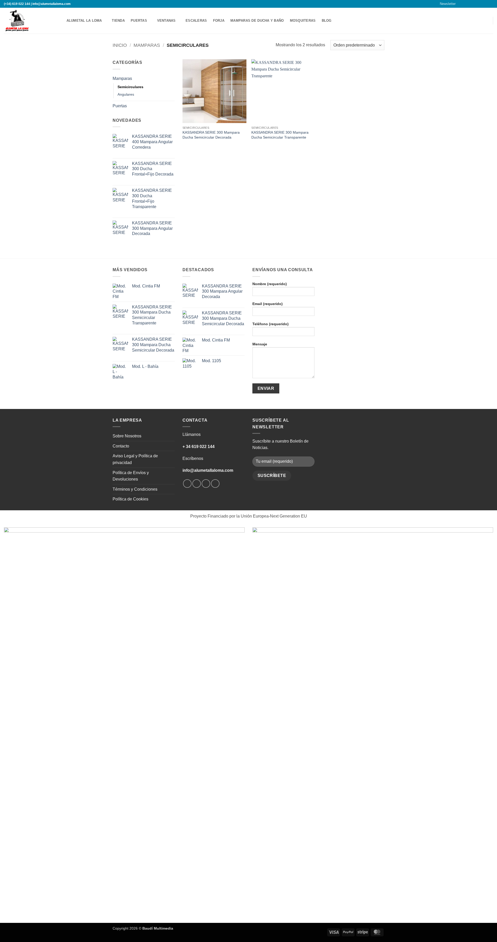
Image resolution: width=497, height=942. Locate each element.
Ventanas (166, 20)
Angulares (126, 94)
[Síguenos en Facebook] (460, 4)
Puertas (139, 20)
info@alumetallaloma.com (51, 4)
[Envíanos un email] (475, 4)
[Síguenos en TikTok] (470, 4)
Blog (327, 20)
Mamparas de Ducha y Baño (257, 20)
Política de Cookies (130, 499)
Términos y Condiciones (135, 489)
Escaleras (196, 20)
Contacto (121, 446)
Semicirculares (130, 87)
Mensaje (259, 344)
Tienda (118, 20)
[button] (445, 4)
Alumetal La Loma (84, 20)
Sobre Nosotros (127, 436)
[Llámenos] (480, 4)
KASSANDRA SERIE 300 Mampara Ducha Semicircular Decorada (211, 134)
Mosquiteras (303, 20)
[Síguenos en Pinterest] (485, 4)
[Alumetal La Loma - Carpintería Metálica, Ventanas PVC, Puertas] (30, 21)
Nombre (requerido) (269, 284)
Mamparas (147, 45)
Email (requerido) (267, 304)
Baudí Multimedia (157, 928)
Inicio (120, 45)
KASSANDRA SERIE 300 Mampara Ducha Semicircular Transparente (280, 134)
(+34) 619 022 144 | (18, 4)
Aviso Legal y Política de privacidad (135, 459)
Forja (218, 20)
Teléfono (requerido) (270, 324)
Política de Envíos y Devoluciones (131, 476)
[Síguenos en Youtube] (490, 4)
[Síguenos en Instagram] (465, 4)
